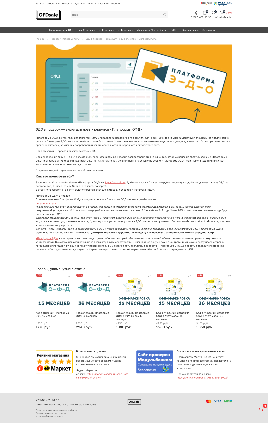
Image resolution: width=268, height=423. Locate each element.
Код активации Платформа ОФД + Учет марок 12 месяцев (132, 316)
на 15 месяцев (106, 30)
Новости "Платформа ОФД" (65, 38)
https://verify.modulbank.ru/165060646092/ (202, 377)
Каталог (40, 3)
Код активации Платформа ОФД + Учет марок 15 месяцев (172, 316)
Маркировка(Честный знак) (152, 30)
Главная (40, 38)
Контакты (67, 3)
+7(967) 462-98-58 (47, 400)
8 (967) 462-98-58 (201, 17)
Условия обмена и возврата (49, 416)
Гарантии (103, 3)
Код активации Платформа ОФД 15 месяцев (52, 314)
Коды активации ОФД (61, 30)
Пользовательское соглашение (51, 413)
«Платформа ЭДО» (47, 238)
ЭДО (173, 30)
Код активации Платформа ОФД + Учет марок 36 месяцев (212, 316)
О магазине (53, 3)
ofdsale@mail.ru (223, 17)
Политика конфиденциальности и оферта (56, 410)
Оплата (92, 3)
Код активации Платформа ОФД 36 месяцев (92, 314)
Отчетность (209, 30)
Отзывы (115, 3)
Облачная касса (190, 30)
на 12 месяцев (125, 30)
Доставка (80, 3)
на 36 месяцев (87, 30)
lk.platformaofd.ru (115, 182)
